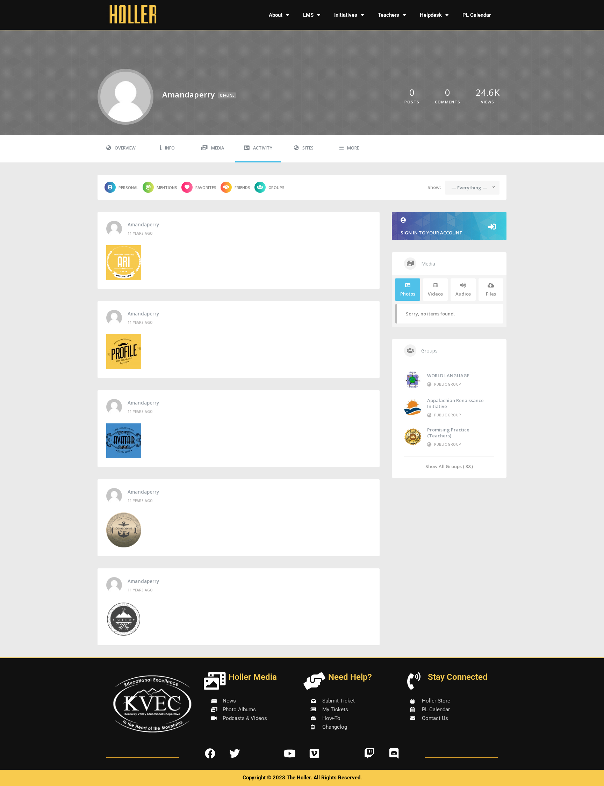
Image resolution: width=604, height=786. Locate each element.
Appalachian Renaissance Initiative (455, 403)
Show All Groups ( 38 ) (449, 466)
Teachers (388, 15)
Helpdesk (431, 15)
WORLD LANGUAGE (448, 375)
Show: (434, 187)
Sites (308, 148)
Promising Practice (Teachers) (448, 433)
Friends (242, 187)
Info (170, 148)
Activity (262, 148)
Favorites (205, 187)
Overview (125, 148)
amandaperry (143, 224)
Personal (128, 187)
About (275, 15)
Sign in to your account (431, 233)
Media (217, 148)
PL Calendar (476, 15)
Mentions (167, 187)
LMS (308, 15)
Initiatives (345, 15)
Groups (276, 187)
